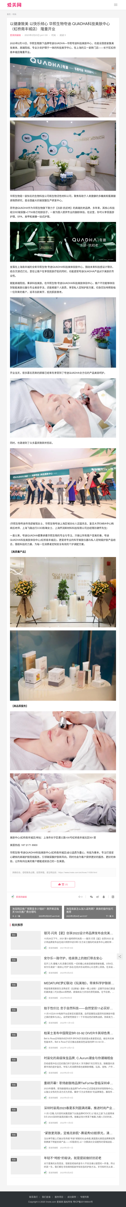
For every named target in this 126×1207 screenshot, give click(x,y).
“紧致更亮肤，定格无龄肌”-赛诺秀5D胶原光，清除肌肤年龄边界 (78, 1133)
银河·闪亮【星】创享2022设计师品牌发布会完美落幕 (78, 933)
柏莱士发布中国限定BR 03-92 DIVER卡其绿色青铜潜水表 (78, 1033)
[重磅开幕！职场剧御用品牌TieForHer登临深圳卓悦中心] (26, 1090)
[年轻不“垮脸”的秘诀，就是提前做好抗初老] (26, 1165)
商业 (14, 935)
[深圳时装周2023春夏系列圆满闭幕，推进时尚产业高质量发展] (26, 1115)
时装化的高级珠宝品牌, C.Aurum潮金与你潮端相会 (78, 1058)
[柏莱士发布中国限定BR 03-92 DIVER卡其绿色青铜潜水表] (26, 1040)
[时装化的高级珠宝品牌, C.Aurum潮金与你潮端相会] (26, 1065)
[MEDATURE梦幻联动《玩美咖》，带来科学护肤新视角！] (26, 990)
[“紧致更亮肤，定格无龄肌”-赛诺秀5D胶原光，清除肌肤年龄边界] (26, 1140)
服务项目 (59, 1196)
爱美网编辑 (15, 35)
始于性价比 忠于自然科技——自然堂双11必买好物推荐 (78, 1008)
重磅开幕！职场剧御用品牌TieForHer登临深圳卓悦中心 (78, 1083)
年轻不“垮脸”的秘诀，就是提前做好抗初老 (72, 1158)
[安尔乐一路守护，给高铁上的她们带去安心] (26, 965)
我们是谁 (46, 1196)
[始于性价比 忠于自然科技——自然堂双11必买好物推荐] (26, 1015)
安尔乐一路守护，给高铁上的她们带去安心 (73, 958)
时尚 (53, 35)
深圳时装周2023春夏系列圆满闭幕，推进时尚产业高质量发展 (79, 1108)
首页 (9, 14)
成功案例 (71, 1196)
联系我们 (33, 1196)
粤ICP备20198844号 (83, 1201)
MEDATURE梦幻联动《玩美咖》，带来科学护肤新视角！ (79, 983)
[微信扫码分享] (91, 897)
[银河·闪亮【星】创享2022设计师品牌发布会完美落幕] (26, 940)
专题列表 (84, 1196)
